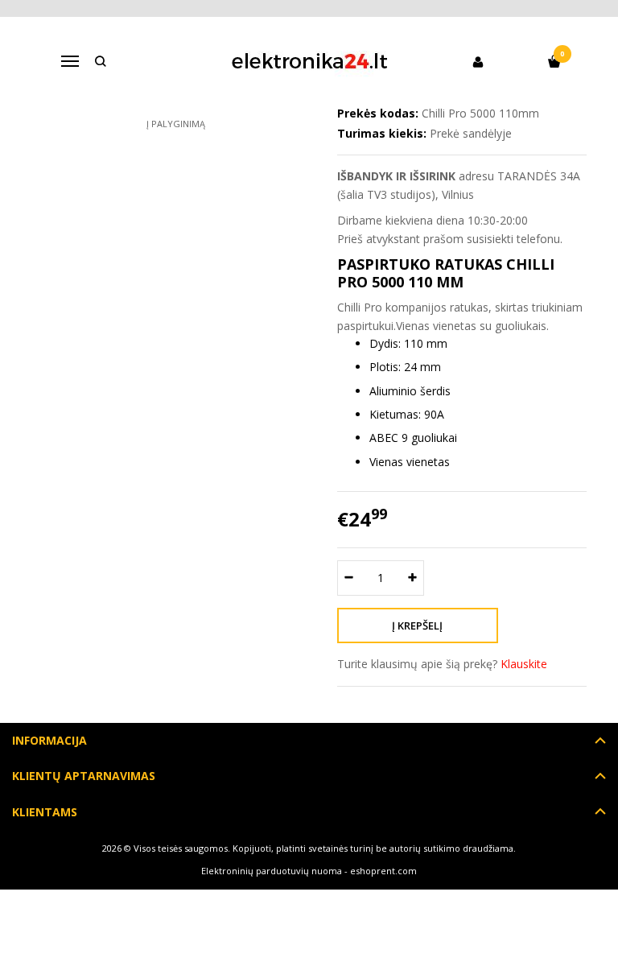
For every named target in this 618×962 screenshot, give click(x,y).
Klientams (44, 812)
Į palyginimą (175, 124)
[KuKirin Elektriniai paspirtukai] (309, 61)
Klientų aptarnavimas (83, 775)
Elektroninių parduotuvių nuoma (271, 871)
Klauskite (524, 663)
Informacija (49, 740)
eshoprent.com (383, 871)
